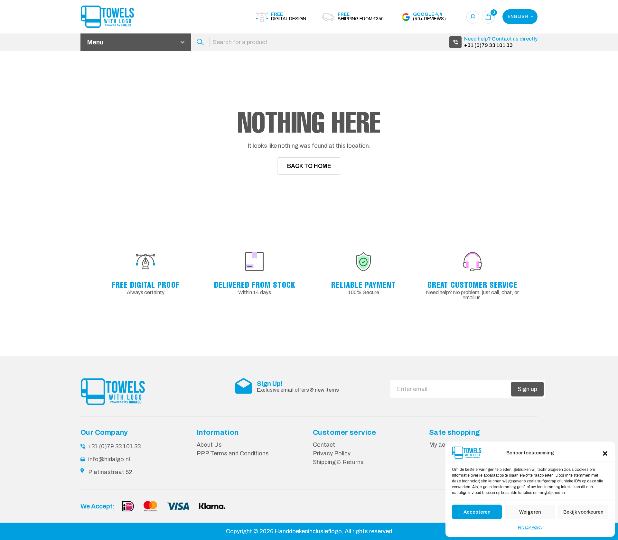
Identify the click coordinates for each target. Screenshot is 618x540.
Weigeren (530, 512)
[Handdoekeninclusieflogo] (115, 17)
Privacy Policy (530, 527)
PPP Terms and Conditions (233, 453)
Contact (324, 445)
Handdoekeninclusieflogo (308, 531)
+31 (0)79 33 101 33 (488, 45)
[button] (605, 453)
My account (445, 445)
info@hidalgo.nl (109, 459)
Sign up (527, 389)
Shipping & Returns (338, 462)
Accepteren (477, 512)
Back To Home (309, 166)
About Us (209, 445)
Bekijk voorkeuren (583, 512)
